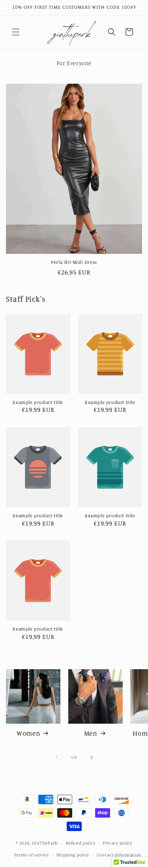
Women (28, 733)
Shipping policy (73, 855)
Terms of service (31, 855)
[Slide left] (57, 757)
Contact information (119, 855)
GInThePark (45, 843)
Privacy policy (117, 843)
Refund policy (80, 843)
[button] (15, 32)
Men (90, 733)
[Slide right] (91, 757)
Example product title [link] (38, 402)
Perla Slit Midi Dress (74, 262)
